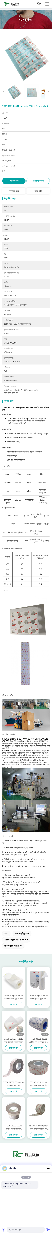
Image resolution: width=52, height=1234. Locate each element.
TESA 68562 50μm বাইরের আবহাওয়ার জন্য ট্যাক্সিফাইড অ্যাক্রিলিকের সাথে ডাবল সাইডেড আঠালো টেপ (13, 1127)
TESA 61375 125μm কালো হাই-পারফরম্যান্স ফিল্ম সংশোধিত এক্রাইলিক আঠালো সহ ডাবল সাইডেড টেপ (38, 1084)
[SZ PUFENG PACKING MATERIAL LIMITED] (11, 3)
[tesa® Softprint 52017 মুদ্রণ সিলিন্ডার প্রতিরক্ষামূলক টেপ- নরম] (13, 1023)
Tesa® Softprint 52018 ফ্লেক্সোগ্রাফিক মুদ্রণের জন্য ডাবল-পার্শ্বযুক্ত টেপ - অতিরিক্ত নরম (13, 997)
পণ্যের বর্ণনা (38, 191)
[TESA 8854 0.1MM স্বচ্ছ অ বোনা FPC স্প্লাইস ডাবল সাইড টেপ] (26, 56)
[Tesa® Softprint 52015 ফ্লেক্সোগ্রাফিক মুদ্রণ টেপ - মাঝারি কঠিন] (38, 980)
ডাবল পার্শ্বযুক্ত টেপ (22, 933)
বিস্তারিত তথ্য (14, 191)
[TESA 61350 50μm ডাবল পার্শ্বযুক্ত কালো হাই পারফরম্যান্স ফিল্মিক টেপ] (13, 1067)
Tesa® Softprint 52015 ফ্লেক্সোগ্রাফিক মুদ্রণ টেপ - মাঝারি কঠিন (38, 997)
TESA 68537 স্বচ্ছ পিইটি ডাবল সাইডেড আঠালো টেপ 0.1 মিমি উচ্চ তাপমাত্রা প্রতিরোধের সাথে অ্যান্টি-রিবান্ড (38, 1127)
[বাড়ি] (26, 1157)
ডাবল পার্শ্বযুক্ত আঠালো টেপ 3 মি (16, 939)
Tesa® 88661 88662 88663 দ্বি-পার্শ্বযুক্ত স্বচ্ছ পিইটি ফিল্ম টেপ (38, 1040)
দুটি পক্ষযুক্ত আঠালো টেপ (13, 946)
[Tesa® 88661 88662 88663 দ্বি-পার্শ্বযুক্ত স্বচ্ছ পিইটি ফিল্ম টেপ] (38, 1023)
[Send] (48, 1229)
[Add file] (4, 1229)
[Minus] (48, 1168)
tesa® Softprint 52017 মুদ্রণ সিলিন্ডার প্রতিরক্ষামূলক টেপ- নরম (13, 1040)
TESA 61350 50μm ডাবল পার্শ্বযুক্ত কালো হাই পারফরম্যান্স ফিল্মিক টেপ (13, 1084)
